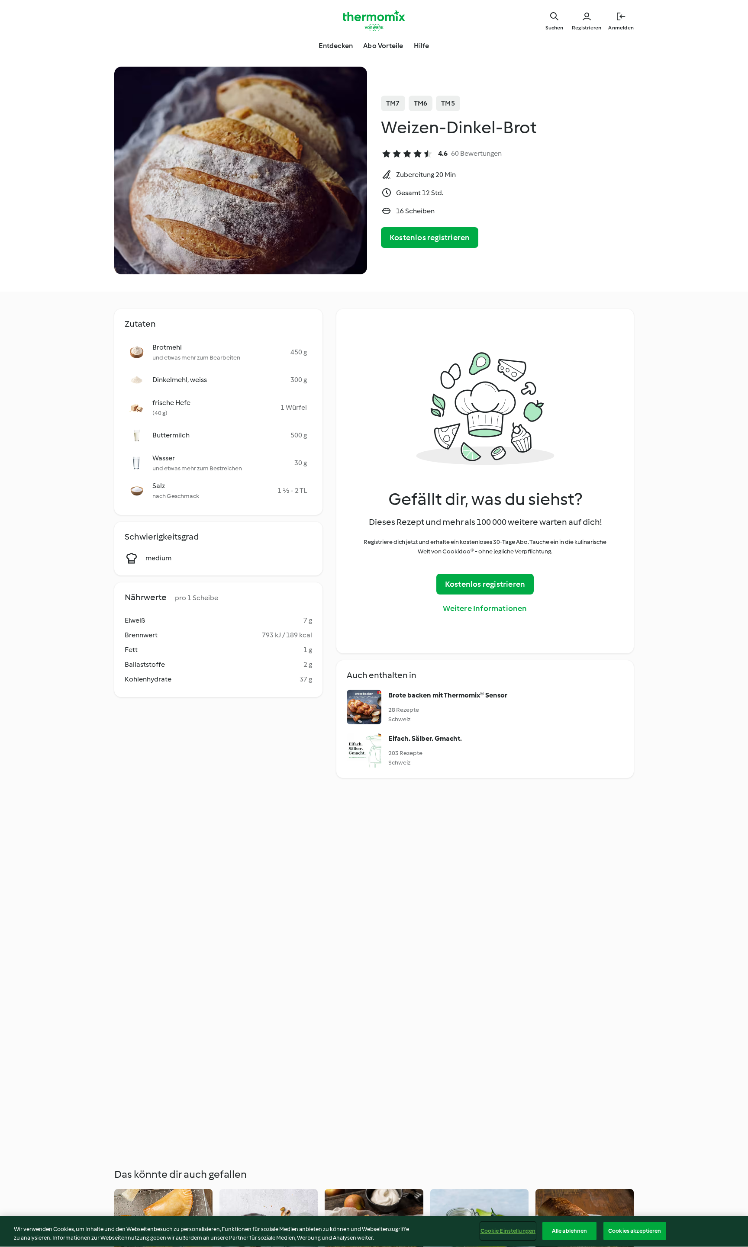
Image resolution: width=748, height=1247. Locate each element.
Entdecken (336, 46)
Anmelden (621, 28)
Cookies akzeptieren (634, 1231)
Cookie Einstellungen (508, 1231)
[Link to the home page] (374, 20)
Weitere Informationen (485, 608)
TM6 (421, 103)
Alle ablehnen (569, 1231)
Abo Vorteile (383, 46)
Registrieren (586, 28)
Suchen (554, 28)
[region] (374, 1231)
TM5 (448, 103)
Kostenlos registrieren (430, 237)
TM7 (393, 103)
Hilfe (421, 46)
